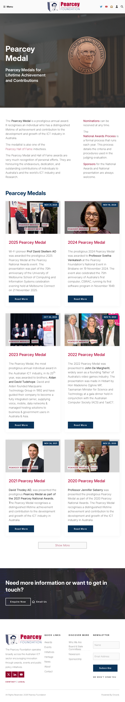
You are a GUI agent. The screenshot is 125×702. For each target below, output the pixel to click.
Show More (62, 545)
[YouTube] (106, 7)
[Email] (111, 7)
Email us (36, 601)
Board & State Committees (76, 648)
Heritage (48, 656)
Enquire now (13, 599)
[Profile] (117, 7)
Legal (21, 682)
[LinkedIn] (15, 674)
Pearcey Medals (29, 225)
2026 (45, 225)
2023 (35, 341)
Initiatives (49, 652)
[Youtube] (21, 674)
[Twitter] (101, 7)
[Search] (122, 7)
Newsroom (74, 654)
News (47, 661)
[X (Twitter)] (9, 674)
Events (47, 647)
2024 (94, 229)
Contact (11, 682)
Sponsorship (75, 659)
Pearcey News (33, 229)
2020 (94, 468)
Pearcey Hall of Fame (19, 149)
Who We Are (75, 642)
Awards (48, 642)
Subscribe (105, 668)
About (47, 666)
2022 (94, 341)
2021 (34, 468)
